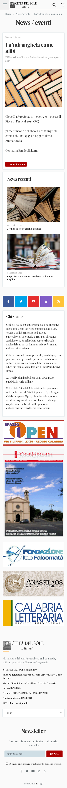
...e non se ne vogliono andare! (24, 228)
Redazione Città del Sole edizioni (26, 57)
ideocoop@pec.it (18, 703)
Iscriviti (54, 753)
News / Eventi (13, 37)
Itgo (41, 783)
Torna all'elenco (16, 164)
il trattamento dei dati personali (46, 763)
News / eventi (23, 13)
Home (8, 13)
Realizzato (29, 783)
